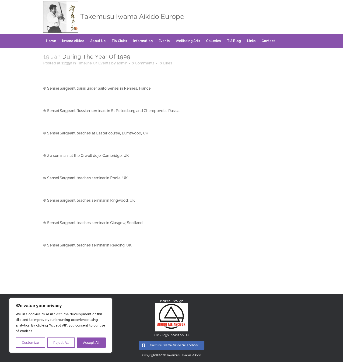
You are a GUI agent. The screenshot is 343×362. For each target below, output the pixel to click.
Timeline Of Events (93, 63)
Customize (30, 342)
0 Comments (143, 63)
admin (122, 63)
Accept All (91, 342)
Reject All (61, 342)
